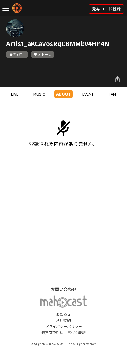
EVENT (88, 94)
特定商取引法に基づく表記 (63, 332)
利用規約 (63, 320)
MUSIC (39, 94)
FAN (112, 94)
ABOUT (63, 94)
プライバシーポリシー (63, 326)
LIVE (14, 94)
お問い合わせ (63, 289)
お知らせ (63, 314)
